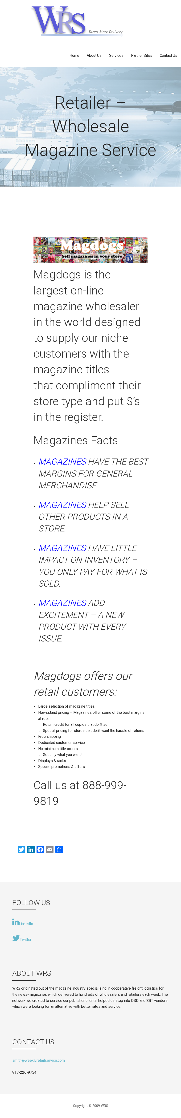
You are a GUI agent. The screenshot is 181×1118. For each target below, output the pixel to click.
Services (116, 55)
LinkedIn (26, 924)
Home (74, 55)
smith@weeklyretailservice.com (38, 1060)
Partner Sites (141, 55)
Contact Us (168, 55)
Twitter (25, 939)
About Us (94, 55)
